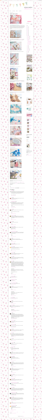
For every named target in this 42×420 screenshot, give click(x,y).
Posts (27, 140)
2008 (27, 52)
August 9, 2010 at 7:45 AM (13, 284)
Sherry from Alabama (13, 324)
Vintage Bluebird (20, 39)
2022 (27, 26)
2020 (27, 27)
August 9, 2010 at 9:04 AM (13, 295)
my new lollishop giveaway (30, 128)
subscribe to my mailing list (29, 134)
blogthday (16, 183)
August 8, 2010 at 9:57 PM (13, 199)
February (28, 49)
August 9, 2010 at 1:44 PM (13, 327)
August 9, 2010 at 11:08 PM (13, 372)
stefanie (12, 338)
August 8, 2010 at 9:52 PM (13, 195)
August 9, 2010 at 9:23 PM (13, 366)
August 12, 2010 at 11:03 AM (13, 400)
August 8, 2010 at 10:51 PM (13, 219)
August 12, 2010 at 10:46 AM (13, 395)
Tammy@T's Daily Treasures (13, 392)
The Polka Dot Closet (13, 215)
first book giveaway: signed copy (30, 119)
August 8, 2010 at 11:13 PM (13, 236)
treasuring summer (29, 44)
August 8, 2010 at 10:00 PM (13, 207)
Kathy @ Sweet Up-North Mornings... (14, 382)
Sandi (11, 300)
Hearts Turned (12, 246)
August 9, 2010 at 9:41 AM (13, 303)
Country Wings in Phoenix (13, 201)
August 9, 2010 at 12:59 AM (13, 274)
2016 (27, 30)
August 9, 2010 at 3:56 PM (13, 340)
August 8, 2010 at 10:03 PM (13, 213)
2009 (27, 51)
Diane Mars (12, 256)
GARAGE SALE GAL (12, 226)
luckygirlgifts (12, 356)
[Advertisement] (29, 15)
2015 (27, 31)
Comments (28, 141)
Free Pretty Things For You (13, 405)
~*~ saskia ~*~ (12, 342)
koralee (11, 197)
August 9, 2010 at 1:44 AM (13, 277)
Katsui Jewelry (14, 92)
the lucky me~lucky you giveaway (30, 125)
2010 (27, 35)
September (28, 38)
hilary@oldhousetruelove (13, 279)
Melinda (12, 221)
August (28, 39)
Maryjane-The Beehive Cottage (13, 231)
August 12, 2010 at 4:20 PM (13, 403)
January (28, 50)
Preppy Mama (12, 297)
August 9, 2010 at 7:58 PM (13, 354)
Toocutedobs (12, 387)
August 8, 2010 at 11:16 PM (13, 241)
